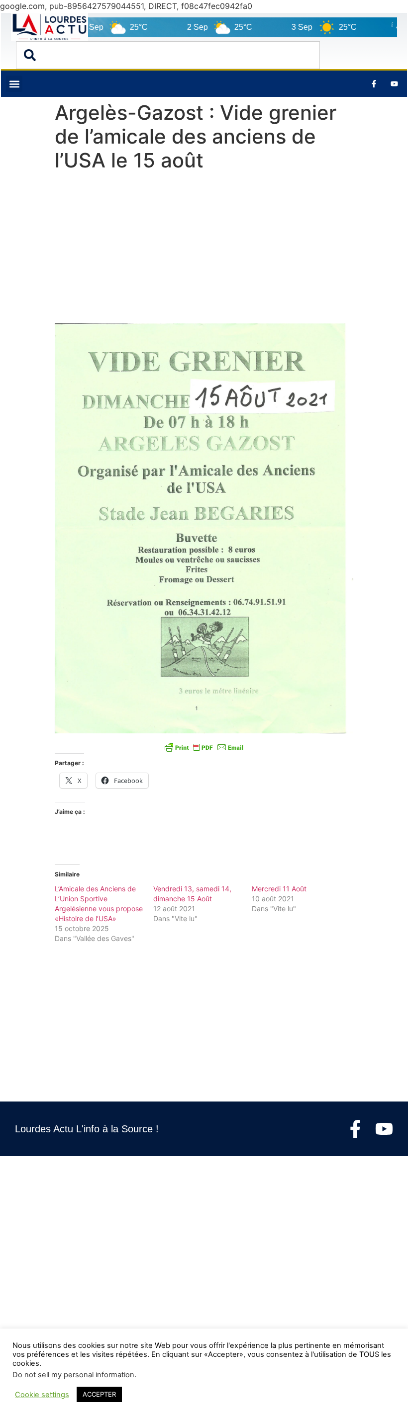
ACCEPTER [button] (99, 1394)
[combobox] (168, 55)
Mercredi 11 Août (279, 888)
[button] (14, 84)
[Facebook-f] (355, 1129)
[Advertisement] (204, 249)
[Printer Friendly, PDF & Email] (204, 747)
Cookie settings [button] (42, 1394)
